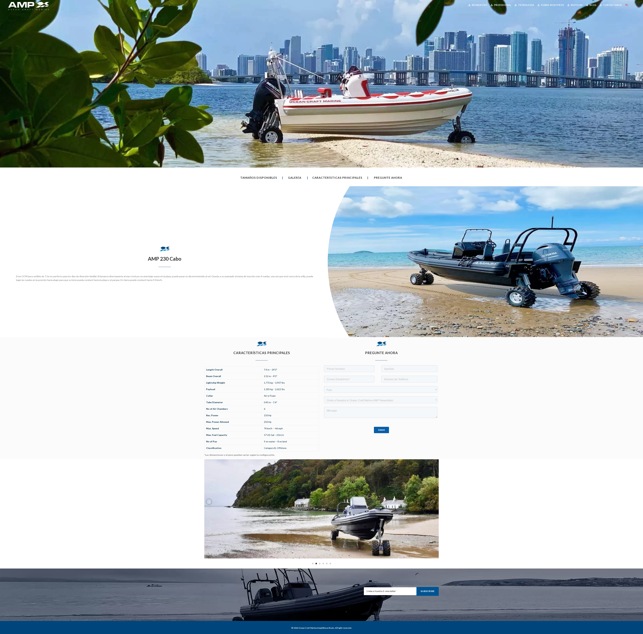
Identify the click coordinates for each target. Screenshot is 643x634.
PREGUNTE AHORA (388, 177)
